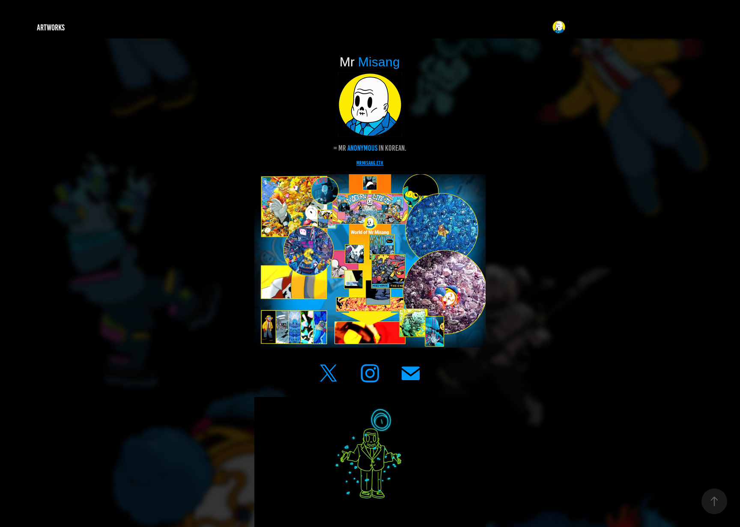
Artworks (51, 27)
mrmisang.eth (369, 163)
